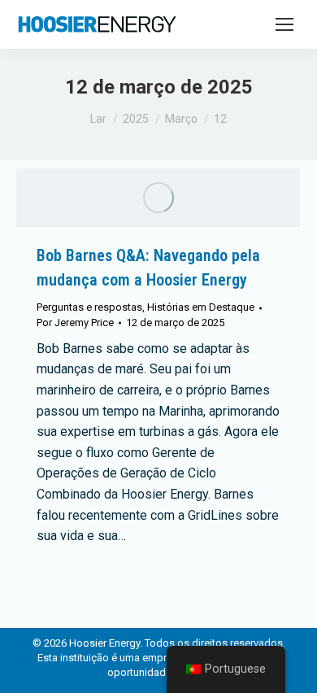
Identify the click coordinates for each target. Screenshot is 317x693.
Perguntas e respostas (89, 307)
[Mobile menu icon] (284, 24)
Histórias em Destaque (200, 307)
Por (75, 322)
